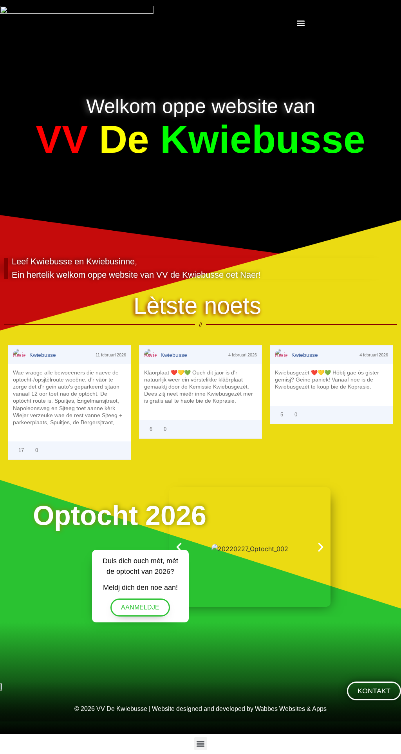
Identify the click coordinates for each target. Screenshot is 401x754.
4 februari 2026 (242, 355)
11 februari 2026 (110, 355)
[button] (300, 22)
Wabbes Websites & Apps (291, 708)
